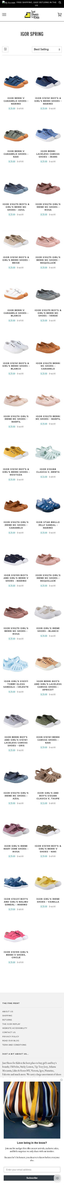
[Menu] (4, 15)
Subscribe (31, 1178)
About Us (7, 1011)
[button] (32, 1110)
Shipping (7, 1016)
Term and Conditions (14, 1045)
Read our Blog (10, 1041)
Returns (7, 1020)
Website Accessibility (14, 1028)
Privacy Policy (10, 1036)
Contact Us (9, 1032)
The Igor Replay (11, 1024)
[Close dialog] (61, 1079)
